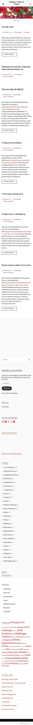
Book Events (8, 478)
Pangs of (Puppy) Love (9, 694)
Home (6, 600)
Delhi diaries (21, 637)
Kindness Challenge (10, 505)
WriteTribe (21, 663)
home (28, 646)
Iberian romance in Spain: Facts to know (16, 265)
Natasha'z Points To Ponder (16, 3)
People (28, 655)
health (6, 501)
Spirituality (7, 542)
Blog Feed (7, 608)
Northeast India (13, 655)
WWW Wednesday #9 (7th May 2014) (13, 683)
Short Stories (8, 535)
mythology (26, 649)
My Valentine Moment (9, 705)
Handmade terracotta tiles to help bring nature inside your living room (16, 67)
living (15, 649)
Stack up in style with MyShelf (12, 89)
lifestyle (11, 649)
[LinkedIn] (14, 422)
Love (18, 649)
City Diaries (7, 486)
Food (10, 646)
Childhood (6, 637)
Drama (28, 637)
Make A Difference (10, 508)
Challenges (21, 633)
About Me (7, 593)
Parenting (7, 516)
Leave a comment (8, 76)
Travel (6, 546)
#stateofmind (13, 627)
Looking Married (7, 698)
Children (14, 637)
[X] (8, 422)
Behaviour (14, 630)
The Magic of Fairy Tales (10, 679)
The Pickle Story (7, 690)
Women (6, 550)
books (12, 634)
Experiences (8, 643)
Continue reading (8, 55)
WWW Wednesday (9, 561)
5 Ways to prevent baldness (12, 142)
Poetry (6, 520)
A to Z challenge (9, 467)
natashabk (18, 32)
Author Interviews (10, 471)
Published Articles (10, 604)
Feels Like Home (8, 27)
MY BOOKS (7, 589)
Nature (6, 512)
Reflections (7, 527)
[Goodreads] (11, 422)
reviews (3, 661)
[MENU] (3, 4)
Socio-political (8, 538)
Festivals (24, 643)
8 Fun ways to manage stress (12, 194)
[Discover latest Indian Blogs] (11, 454)
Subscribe (7, 388)
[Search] (28, 4)
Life (7, 649)
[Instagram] (3, 422)
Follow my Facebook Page (9, 432)
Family (18, 643)
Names (4, 652)
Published (7, 523)
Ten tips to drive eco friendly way (13, 214)
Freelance (7, 497)
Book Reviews (8, 482)
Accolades (7, 611)
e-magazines (8, 490)
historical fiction (22, 646)
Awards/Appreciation (10, 475)
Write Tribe (7, 557)
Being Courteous (7, 687)
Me (21, 649)
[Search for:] (16, 359)
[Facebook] (5, 422)
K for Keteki (6, 702)
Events (6, 493)
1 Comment (26, 32)
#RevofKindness (5, 627)
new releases (20, 652)
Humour (3, 649)
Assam (20, 627)
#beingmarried (17, 622)
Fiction (5, 646)
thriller (3, 663)
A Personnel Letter (8, 709)
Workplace (7, 553)
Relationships (8, 531)
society (16, 661)
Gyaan (13, 646)
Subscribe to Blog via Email (12, 370)
